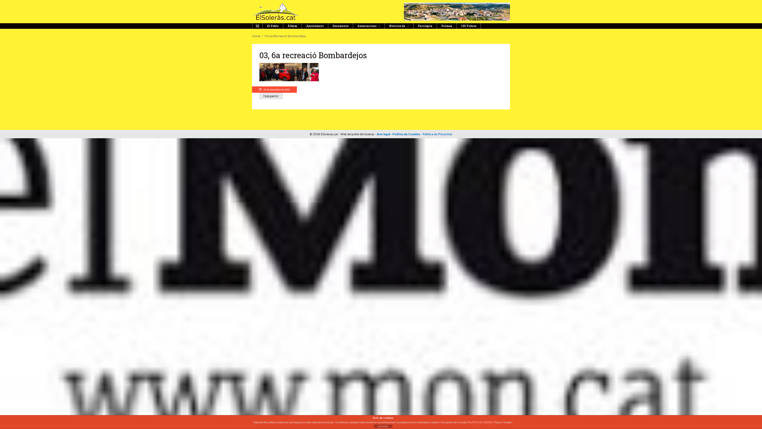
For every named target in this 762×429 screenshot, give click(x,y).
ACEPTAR (383, 426)
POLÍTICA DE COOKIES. (480, 422)
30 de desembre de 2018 (276, 89)
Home (256, 36)
